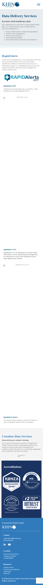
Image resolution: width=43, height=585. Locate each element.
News (6, 573)
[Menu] (39, 4)
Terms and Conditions (12, 569)
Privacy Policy (9, 567)
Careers (7, 571)
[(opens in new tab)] (11, 481)
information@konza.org (12, 538)
